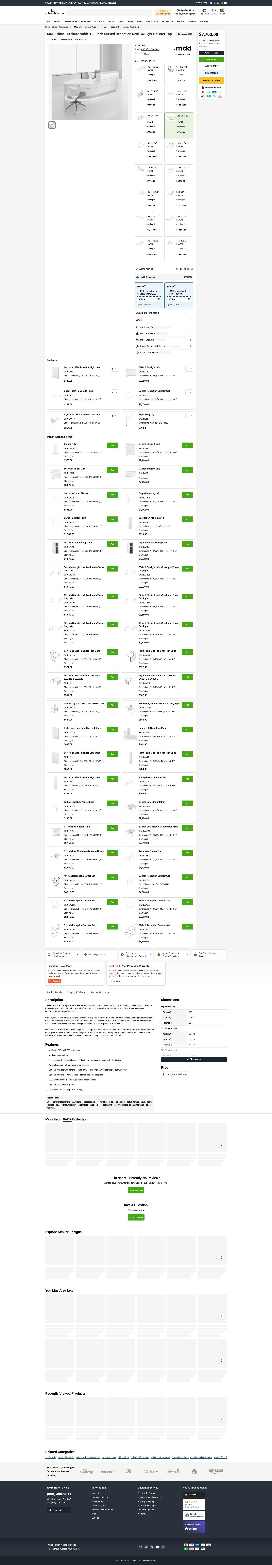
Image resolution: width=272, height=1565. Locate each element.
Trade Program (99, 1505)
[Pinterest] (218, 3)
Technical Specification (177, 1074)
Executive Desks (109, 1457)
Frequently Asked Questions (150, 1497)
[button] (109, 12)
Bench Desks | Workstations (88, 1457)
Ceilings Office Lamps (140, 1457)
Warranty (142, 1514)
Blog (94, 1514)
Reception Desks (65, 27)
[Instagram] (221, 3)
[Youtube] (225, 3)
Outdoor (99, 21)
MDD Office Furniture (150, 49)
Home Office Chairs (180, 1457)
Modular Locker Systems (201, 1457)
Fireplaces (152, 21)
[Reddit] (192, 269)
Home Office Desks (66, 1457)
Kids (120, 21)
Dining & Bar (70, 21)
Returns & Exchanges (147, 1505)
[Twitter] (214, 3)
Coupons (205, 21)
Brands (192, 21)
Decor (130, 21)
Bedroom (86, 21)
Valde (146, 53)
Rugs (139, 21)
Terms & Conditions (100, 1497)
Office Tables (123, 1457)
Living (57, 21)
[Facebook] (210, 3)
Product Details (66, 39)
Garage (180, 21)
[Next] (221, 1144)
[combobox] (114, 369)
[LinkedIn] (188, 269)
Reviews (192, 1494)
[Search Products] (148, 12)
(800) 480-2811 (59, 1494)
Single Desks (50, 1457)
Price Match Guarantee (102, 1510)
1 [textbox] (112, 369)
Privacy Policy (98, 1501)
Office (111, 21)
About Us (96, 1493)
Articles (95, 1518)
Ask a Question (81, 39)
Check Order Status (146, 1493)
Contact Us (57, 1510)
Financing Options (146, 1510)
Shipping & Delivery (146, 1501)
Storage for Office (221, 1457)
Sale (47, 21)
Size (145, 61)
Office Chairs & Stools (160, 1457)
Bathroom (167, 21)
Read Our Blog (201, 3)
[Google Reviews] (194, 1504)
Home (47, 27)
